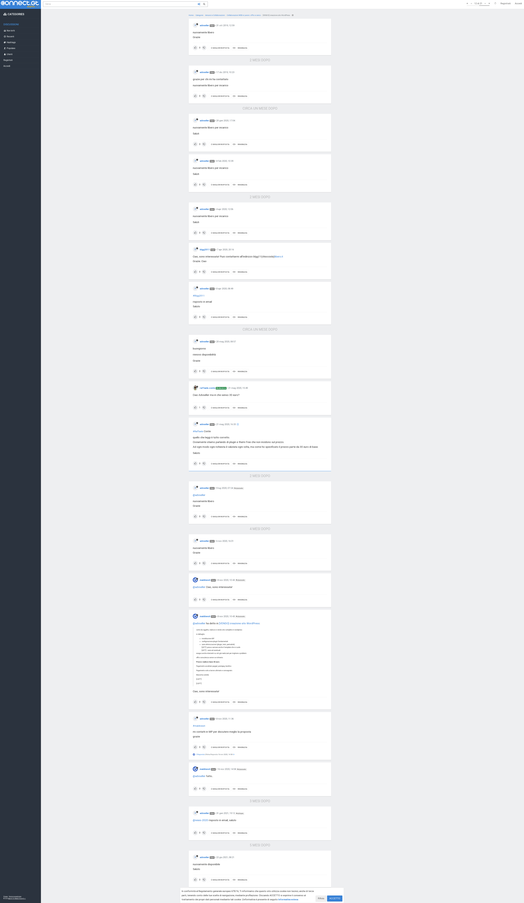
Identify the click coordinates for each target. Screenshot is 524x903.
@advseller (239, 488)
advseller (204, 25)
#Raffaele (198, 431)
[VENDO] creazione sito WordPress (239, 623)
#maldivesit (199, 725)
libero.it (279, 256)
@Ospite (240, 813)
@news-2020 (200, 820)
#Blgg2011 (199, 295)
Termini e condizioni (15, 896)
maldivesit (205, 580)
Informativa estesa (288, 899)
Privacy (5, 896)
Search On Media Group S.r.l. (17, 898)
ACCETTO (334, 898)
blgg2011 (205, 249)
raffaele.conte (207, 388)
